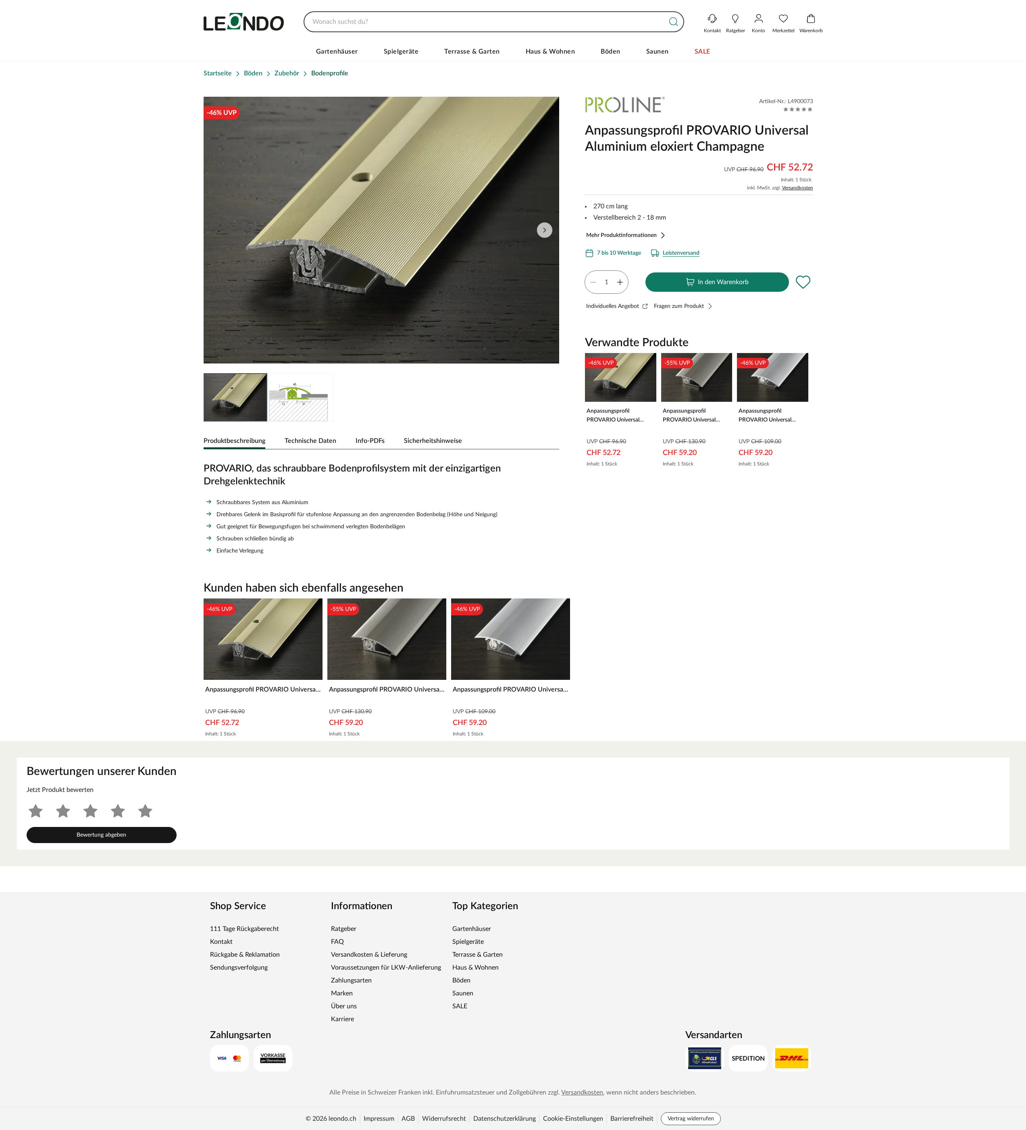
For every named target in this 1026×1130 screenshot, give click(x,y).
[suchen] (673, 22)
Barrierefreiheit (631, 1118)
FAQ (337, 942)
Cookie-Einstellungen (573, 1118)
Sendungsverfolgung (239, 967)
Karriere (342, 1019)
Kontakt (221, 942)
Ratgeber (343, 929)
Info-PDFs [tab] (370, 441)
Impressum (379, 1118)
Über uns (344, 1006)
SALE (702, 51)
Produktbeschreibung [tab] (234, 441)
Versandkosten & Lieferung (369, 954)
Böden (610, 51)
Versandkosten (797, 187)
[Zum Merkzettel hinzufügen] (803, 282)
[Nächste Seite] (545, 230)
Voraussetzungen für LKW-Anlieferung (386, 967)
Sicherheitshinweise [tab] (433, 441)
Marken (342, 993)
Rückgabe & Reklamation (245, 954)
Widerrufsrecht (444, 1118)
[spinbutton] (606, 282)
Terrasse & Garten (472, 51)
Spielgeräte (401, 51)
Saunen (657, 51)
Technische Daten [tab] (310, 441)
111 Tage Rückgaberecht (244, 929)
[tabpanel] (382, 507)
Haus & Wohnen (550, 51)
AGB (408, 1118)
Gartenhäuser (337, 51)
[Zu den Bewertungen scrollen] (798, 109)
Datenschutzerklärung (504, 1118)
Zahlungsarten (351, 980)
